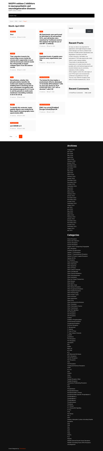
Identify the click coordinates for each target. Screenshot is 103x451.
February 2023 (71, 193)
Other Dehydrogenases (73, 275)
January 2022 (71, 218)
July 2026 (70, 151)
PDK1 (69, 375)
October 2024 (71, 184)
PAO (68, 362)
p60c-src (13, 31)
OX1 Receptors (71, 312)
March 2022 (70, 215)
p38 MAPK (70, 342)
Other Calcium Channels (73, 269)
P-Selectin (70, 329)
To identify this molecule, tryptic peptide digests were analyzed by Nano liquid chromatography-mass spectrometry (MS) (22, 110)
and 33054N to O (15, 126)
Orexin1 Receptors (72, 242)
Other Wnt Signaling (72, 310)
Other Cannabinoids (72, 271)
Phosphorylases (71, 402)
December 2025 (71, 165)
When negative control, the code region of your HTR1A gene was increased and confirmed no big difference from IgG (80, 73)
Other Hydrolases (72, 277)
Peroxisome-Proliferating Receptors (77, 383)
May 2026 (70, 155)
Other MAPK (70, 283)
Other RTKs (70, 300)
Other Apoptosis (71, 265)
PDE (68, 371)
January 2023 (71, 195)
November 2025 (71, 167)
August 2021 (70, 228)
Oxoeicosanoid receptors (74, 321)
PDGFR (12, 53)
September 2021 (72, 226)
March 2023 (70, 192)
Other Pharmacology (72, 292)
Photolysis (70, 404)
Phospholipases (71, 400)
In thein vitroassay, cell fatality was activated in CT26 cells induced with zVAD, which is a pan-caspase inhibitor (80, 58)
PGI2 (68, 386)
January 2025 (71, 178)
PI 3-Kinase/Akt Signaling (74, 408)
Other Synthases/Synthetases (75, 302)
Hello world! (88, 92)
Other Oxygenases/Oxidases (75, 289)
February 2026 (71, 161)
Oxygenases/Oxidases (73, 323)
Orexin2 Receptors (72, 244)
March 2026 (70, 159)
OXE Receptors (71, 315)
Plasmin (69, 438)
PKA (41, 31)
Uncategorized (71, 444)
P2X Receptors (71, 338)
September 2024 (72, 186)
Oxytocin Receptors (72, 325)
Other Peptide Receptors (74, 290)
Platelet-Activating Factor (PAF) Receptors (79, 442)
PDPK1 (69, 377)
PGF (68, 385)
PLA (41, 53)
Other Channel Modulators (74, 273)
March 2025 (70, 174)
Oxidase (69, 317)
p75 (68, 352)
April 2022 (70, 213)
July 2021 (70, 230)
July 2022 (70, 207)
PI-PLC (69, 410)
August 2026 (70, 149)
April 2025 (70, 172)
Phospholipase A (71, 396)
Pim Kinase (70, 413)
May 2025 (70, 170)
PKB (68, 425)
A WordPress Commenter (76, 92)
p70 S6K (69, 350)
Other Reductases (44, 77)
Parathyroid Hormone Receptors (76, 365)
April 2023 (70, 190)
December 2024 (71, 180)
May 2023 (70, 188)
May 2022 (70, 211)
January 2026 (71, 163)
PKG (68, 431)
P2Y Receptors (71, 340)
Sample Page (12, 15)
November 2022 (71, 199)
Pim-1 (69, 415)
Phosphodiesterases (72, 390)
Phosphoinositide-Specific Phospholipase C (79, 394)
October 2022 (71, 201)
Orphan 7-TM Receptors (74, 252)
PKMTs (69, 435)
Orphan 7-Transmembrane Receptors (77, 254)
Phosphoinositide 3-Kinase (74, 392)
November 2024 (71, 182)
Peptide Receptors (72, 381)
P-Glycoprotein (71, 327)
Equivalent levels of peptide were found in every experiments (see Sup (51, 58)
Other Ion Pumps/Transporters (75, 279)
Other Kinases (71, 281)
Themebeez (22, 448)
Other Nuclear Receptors (74, 287)
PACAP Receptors (72, 358)
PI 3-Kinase (70, 406)
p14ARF (69, 335)
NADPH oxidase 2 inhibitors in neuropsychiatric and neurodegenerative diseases (22, 6)
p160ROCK (70, 337)
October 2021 (71, 224)
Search (71, 28)
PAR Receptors (71, 363)
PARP (69, 367)
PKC (68, 427)
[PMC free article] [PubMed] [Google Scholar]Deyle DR (49, 108)
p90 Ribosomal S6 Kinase (74, 354)
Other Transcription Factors (74, 306)
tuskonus (14, 37)
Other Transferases (44, 104)
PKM (68, 433)
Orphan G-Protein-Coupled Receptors (77, 256)
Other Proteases (71, 296)
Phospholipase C (71, 398)
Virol (11, 34)
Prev (11, 136)
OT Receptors (71, 260)
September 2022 (72, 203)
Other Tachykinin (72, 304)
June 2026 (70, 153)
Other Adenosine (72, 264)
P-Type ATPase (71, 331)
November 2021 (71, 222)
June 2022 (70, 209)
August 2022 (70, 205)
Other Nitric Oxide (72, 285)
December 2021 (71, 220)
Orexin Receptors (72, 239)
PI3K (68, 411)
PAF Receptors (71, 360)
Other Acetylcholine (72, 262)
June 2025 (70, 169)
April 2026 (70, 157)
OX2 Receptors (71, 314)
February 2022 (71, 217)
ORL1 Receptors (71, 248)
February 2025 (71, 176)
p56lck (12, 104)
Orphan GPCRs (71, 258)
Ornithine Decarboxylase (74, 250)
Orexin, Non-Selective (73, 240)
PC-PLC (69, 369)
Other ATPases (71, 267)
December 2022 (71, 197)
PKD (68, 429)
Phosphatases (14, 122)
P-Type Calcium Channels (74, 333)
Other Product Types (73, 294)
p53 (68, 344)
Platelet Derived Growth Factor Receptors (78, 440)
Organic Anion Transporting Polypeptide (78, 246)
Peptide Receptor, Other (73, 379)
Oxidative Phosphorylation (74, 319)
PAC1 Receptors (71, 356)
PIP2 (68, 417)
